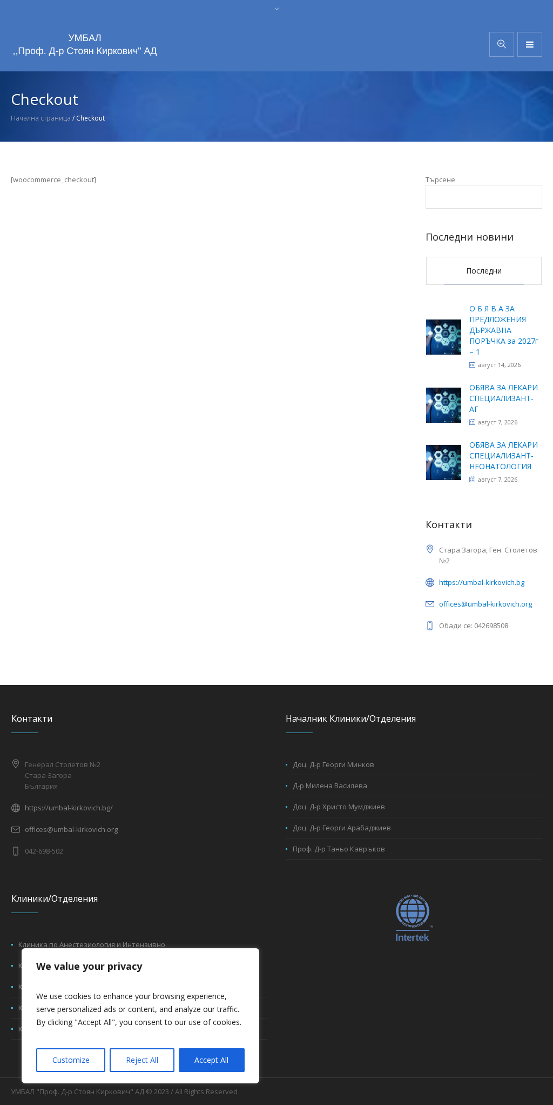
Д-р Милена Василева (330, 785)
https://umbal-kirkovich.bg (481, 582)
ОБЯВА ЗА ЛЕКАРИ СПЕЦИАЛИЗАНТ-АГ (503, 398)
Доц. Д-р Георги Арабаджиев (342, 828)
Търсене (440, 179)
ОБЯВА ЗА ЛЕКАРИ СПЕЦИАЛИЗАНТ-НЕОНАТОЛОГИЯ (503, 455)
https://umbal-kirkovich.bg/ (69, 808)
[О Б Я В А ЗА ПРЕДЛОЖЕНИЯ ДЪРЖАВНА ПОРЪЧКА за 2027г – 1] (443, 336)
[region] (140, 1015)
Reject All (142, 1060)
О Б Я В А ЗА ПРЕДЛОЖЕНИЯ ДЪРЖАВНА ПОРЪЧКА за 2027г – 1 (503, 330)
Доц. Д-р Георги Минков (333, 764)
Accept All (211, 1060)
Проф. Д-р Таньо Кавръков (339, 849)
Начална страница (41, 118)
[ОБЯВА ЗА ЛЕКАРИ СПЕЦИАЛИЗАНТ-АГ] (443, 404)
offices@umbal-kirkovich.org (485, 604)
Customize (71, 1060)
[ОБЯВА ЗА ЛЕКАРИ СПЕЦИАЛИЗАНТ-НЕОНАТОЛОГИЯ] (443, 461)
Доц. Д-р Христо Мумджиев (339, 806)
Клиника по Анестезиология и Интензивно (91, 944)
